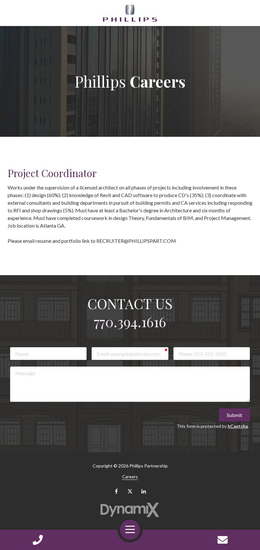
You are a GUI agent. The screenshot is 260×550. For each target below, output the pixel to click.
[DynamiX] (130, 510)
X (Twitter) (130, 491)
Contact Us (222, 540)
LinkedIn (143, 491)
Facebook (116, 491)
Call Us (37, 540)
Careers (130, 476)
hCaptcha (238, 426)
